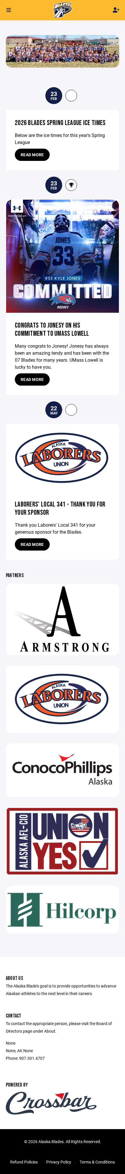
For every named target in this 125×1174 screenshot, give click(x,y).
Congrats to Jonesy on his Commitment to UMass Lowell (52, 329)
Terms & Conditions (97, 1162)
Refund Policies (24, 1162)
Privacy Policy (58, 1162)
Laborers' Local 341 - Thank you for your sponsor (60, 508)
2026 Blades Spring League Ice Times (60, 123)
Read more (32, 154)
